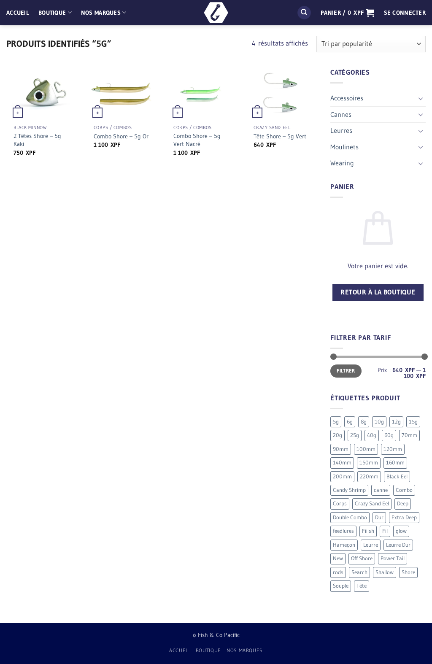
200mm (342, 476)
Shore (408, 572)
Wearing (342, 163)
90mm (340, 449)
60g (389, 435)
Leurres (341, 130)
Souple (340, 586)
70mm (409, 435)
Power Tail (393, 558)
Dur (379, 517)
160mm (395, 462)
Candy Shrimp (349, 490)
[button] (347, 12)
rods (338, 572)
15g (413, 421)
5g (336, 421)
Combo (404, 490)
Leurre (370, 545)
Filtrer (346, 370)
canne (381, 490)
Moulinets (344, 147)
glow (401, 531)
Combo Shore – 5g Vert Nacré (197, 140)
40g (371, 435)
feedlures (343, 531)
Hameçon (344, 545)
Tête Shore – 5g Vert (280, 136)
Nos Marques (101, 12)
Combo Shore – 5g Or (121, 136)
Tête (361, 586)
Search (359, 572)
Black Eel (397, 476)
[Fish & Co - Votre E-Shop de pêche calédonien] (216, 12)
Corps (340, 503)
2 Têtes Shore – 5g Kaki (37, 140)
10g (379, 421)
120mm (392, 449)
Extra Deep (404, 517)
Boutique (52, 12)
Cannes (340, 114)
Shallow (384, 572)
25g (354, 435)
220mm (369, 476)
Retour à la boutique (377, 292)
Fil (385, 531)
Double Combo (350, 517)
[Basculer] (421, 98)
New (338, 558)
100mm (365, 449)
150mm (368, 462)
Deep (402, 503)
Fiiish (368, 531)
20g (337, 435)
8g (364, 421)
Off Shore (362, 558)
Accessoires (346, 98)
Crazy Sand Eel (372, 503)
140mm (342, 462)
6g (350, 421)
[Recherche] (304, 13)
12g (396, 421)
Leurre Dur (398, 545)
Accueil (17, 12)
